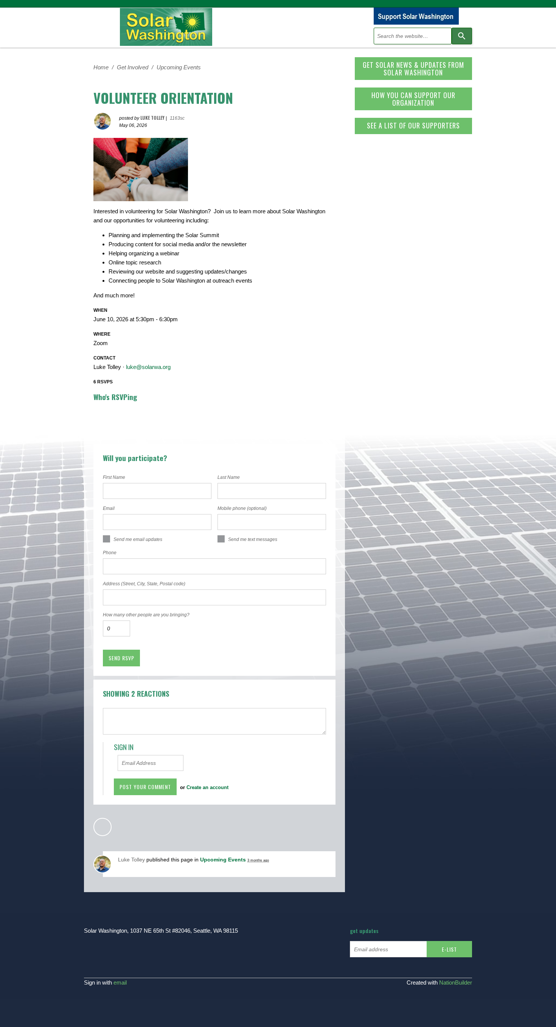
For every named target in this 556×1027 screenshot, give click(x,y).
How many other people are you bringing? (146, 614)
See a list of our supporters (413, 125)
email (120, 982)
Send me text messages (252, 539)
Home (101, 67)
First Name (114, 477)
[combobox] (413, 36)
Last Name (228, 477)
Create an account (207, 787)
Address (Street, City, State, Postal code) (144, 583)
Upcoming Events (179, 67)
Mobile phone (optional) (242, 508)
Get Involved (132, 67)
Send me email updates (137, 539)
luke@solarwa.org (148, 367)
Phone (109, 552)
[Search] (462, 36)
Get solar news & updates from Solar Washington (413, 68)
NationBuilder (455, 982)
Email (109, 508)
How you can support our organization (413, 99)
